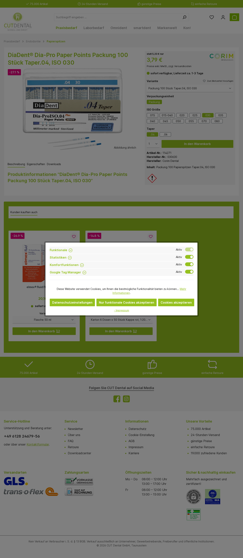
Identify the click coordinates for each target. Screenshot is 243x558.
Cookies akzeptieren (176, 302)
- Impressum (121, 310)
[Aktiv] (189, 249)
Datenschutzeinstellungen (72, 302)
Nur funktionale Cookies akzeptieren (126, 302)
